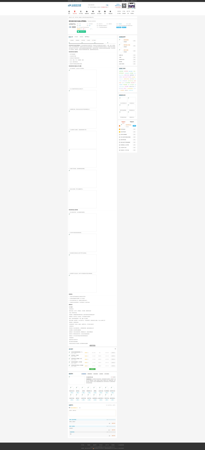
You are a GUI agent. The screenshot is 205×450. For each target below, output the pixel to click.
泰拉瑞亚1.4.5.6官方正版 (125, 150)
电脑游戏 (87, 13)
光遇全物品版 (123, 129)
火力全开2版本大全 (123, 103)
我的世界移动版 (123, 139)
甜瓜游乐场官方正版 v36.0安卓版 (77, 365)
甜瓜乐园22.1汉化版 (75, 355)
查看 (80, 25)
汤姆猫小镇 (121, 55)
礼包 (128, 13)
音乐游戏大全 (132, 103)
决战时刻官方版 (121, 59)
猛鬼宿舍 (126, 90)
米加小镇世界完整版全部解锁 (125, 137)
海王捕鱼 (126, 86)
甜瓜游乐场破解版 (124, 134)
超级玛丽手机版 (130, 80)
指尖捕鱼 (122, 90)
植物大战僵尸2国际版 (127, 77)
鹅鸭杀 (125, 88)
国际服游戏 (77, 40)
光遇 (128, 84)
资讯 (105, 13)
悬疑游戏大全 (132, 117)
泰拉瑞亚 (133, 77)
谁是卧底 (121, 84)
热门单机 (119, 13)
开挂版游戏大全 (131, 110)
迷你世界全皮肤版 (129, 124)
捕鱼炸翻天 (131, 71)
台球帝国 (126, 71)
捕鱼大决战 (126, 75)
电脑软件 (93, 13)
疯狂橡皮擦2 (126, 39)
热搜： (89, 7)
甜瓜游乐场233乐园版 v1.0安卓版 (77, 358)
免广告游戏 (94, 40)
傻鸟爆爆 (120, 61)
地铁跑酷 (125, 84)
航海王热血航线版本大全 (124, 110)
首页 (69, 13)
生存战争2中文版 (123, 147)
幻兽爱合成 (131, 90)
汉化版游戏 (72, 40)
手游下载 (75, 13)
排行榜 (133, 11)
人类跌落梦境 (127, 73)
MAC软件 (99, 13)
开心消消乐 (127, 82)
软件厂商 (128, 11)
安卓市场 (119, 11)
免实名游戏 (83, 40)
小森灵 (120, 57)
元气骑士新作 (124, 80)
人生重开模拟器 (130, 88)
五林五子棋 (131, 86)
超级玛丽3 (132, 75)
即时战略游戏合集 (123, 117)
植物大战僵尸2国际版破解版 (125, 142)
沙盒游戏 (88, 40)
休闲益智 (80, 17)
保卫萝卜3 (133, 82)
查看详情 (113, 352)
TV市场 (123, 11)
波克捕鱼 (131, 73)
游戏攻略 (124, 13)
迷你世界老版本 (123, 131)
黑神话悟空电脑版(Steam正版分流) (95, 7)
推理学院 (121, 71)
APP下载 (81, 13)
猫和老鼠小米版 (127, 44)
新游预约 (132, 13)
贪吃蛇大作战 (126, 78)
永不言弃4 (132, 84)
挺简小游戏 (126, 50)
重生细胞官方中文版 (104, 7)
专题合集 (110, 13)
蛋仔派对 (123, 82)
